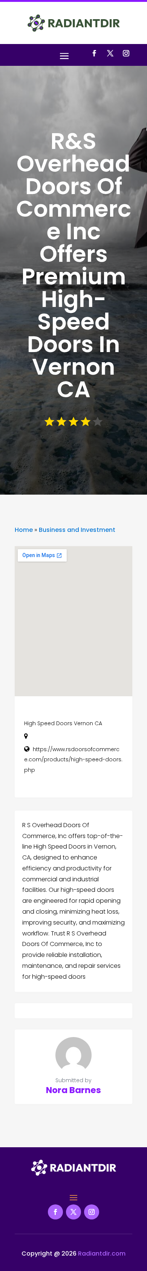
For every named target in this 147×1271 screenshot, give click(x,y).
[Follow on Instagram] (125, 53)
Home (24, 529)
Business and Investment (77, 529)
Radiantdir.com (102, 1253)
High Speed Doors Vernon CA (63, 723)
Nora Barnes (73, 1090)
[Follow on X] (110, 53)
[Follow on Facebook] (94, 53)
